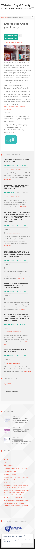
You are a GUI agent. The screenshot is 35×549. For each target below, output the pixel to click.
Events (6, 459)
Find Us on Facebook (11, 391)
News (5, 462)
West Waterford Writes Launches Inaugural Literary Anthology (21, 420)
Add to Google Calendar (14, 42)
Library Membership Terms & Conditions (15, 468)
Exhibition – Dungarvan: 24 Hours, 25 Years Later (17, 160)
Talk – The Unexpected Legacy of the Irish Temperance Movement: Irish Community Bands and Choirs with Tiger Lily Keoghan (17, 253)
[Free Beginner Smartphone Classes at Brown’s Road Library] (7, 440)
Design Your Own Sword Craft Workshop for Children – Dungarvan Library (16, 285)
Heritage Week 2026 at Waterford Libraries (20, 431)
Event (6, 17)
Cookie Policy (6, 541)
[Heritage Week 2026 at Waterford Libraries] (7, 430)
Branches (6, 456)
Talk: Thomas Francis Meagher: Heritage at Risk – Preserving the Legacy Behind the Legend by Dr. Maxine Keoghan (17, 317)
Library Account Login (10, 471)
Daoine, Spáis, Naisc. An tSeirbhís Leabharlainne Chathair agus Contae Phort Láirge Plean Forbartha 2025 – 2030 (16, 485)
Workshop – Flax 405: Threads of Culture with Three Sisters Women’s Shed (16, 187)
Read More (7, 179)
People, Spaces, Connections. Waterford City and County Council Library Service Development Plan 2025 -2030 (17, 493)
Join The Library (8, 465)
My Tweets (7, 384)
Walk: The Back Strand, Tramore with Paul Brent (16, 350)
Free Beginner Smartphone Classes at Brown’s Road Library (21, 441)
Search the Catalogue (10, 474)
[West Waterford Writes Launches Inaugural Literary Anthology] (7, 418)
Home (2, 17)
